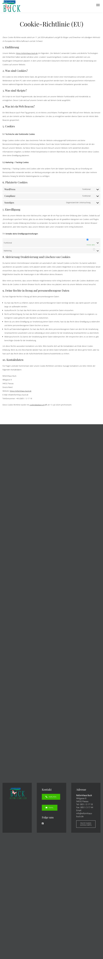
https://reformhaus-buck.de (27, 53)
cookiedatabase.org (37, 405)
